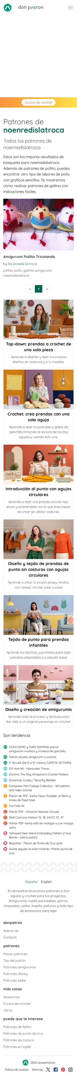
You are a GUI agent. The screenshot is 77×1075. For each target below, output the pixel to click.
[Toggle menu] (70, 7)
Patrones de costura (18, 1040)
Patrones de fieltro (17, 1027)
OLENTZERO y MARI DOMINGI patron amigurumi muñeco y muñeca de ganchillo (37, 749)
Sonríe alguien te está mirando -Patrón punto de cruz (40, 851)
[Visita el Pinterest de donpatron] (63, 1070)
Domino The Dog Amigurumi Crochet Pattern (38, 774)
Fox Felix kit (16, 806)
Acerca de (10, 931)
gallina (28, 270)
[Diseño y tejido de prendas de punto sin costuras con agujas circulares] (38, 539)
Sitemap (37, 1069)
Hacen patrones (15, 954)
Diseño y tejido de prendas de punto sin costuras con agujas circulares (38, 569)
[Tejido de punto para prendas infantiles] (38, 615)
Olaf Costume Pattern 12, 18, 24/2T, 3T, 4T (36, 817)
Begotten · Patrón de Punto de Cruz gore (36, 843)
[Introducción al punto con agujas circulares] (38, 464)
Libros (8, 1010)
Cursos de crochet (38, 102)
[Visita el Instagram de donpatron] (70, 1070)
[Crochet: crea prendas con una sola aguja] (38, 389)
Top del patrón (14, 960)
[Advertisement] (38, 56)
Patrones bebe (14, 980)
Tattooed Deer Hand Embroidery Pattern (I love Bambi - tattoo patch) (40, 835)
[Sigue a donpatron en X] (48, 1070)
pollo (18, 270)
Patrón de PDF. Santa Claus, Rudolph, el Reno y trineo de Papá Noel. (40, 798)
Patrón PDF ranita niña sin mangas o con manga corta (41, 825)
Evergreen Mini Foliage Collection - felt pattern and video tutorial (39, 788)
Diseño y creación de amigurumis (38, 709)
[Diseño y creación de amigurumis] (38, 685)
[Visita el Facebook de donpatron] (56, 1070)
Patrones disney (15, 974)
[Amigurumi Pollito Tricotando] (38, 225)
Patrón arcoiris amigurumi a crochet (32, 757)
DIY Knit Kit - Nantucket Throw (29, 768)
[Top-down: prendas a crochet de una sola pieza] (38, 319)
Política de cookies (17, 1069)
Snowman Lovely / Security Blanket (32, 780)
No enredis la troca (22, 264)
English (46, 882)
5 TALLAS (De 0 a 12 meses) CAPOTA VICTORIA (40, 763)
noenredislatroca (16, 275)
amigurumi (43, 270)
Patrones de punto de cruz (23, 1033)
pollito (8, 270)
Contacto (10, 937)
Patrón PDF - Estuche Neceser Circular (34, 812)
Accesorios (11, 997)
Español (31, 882)
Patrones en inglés (17, 1047)
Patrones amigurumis (19, 967)
